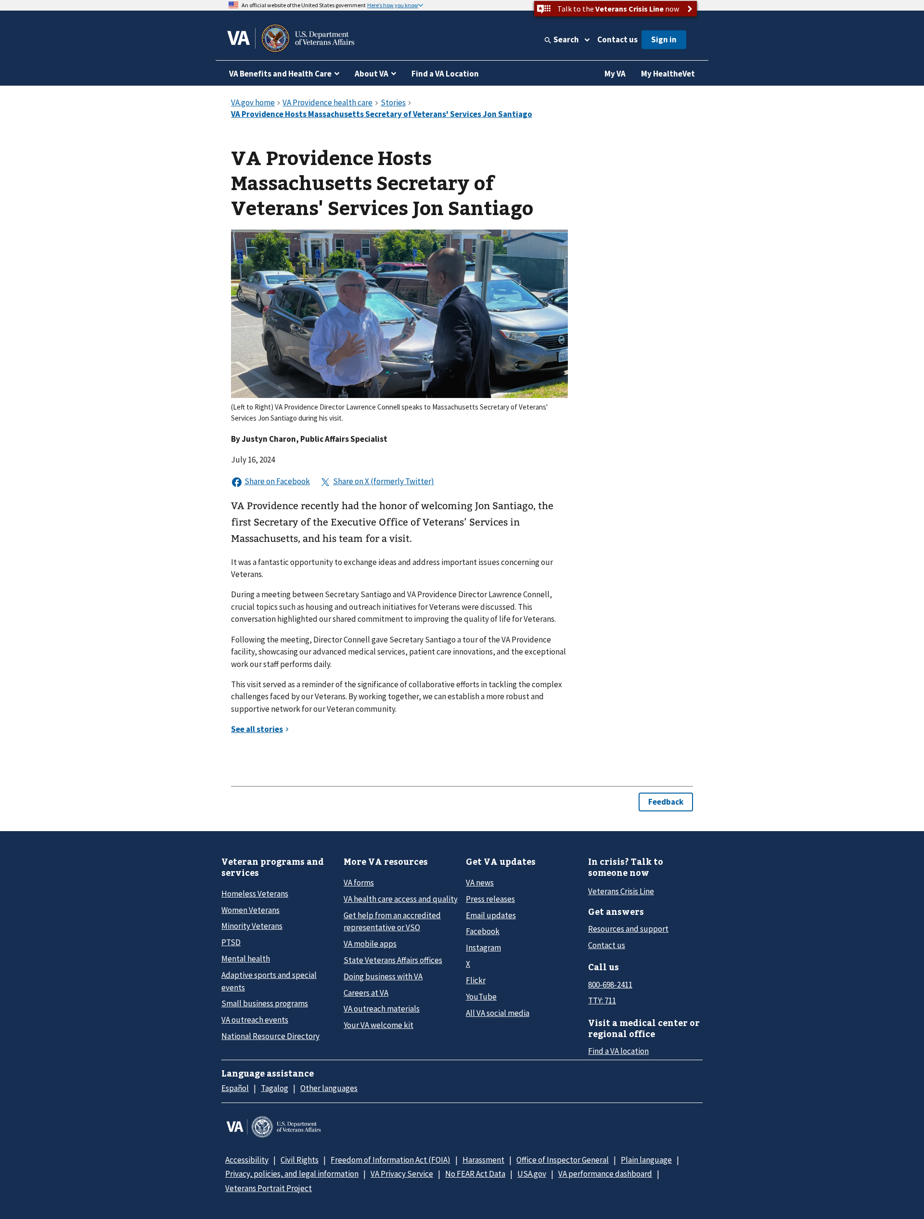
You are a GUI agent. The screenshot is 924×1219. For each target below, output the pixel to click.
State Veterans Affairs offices (393, 960)
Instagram (483, 947)
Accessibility (247, 1160)
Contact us (617, 39)
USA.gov (531, 1173)
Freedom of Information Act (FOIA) (390, 1160)
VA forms (359, 882)
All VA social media (497, 1013)
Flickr (476, 980)
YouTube (481, 996)
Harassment (483, 1160)
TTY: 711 (602, 1000)
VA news (480, 882)
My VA (615, 73)
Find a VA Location (445, 73)
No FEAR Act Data (475, 1173)
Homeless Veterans (254, 893)
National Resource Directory (270, 1036)
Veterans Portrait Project (268, 1188)
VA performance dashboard (605, 1173)
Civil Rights (300, 1160)
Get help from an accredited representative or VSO (392, 921)
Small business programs (264, 1003)
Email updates (491, 915)
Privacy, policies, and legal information (292, 1173)
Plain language (646, 1160)
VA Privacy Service (402, 1173)
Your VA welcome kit (378, 1025)
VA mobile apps (370, 943)
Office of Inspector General (562, 1160)
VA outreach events (254, 1019)
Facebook (483, 931)
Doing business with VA (383, 976)
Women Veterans (250, 910)
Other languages (329, 1088)
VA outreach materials (382, 1008)
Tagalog (274, 1088)
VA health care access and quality (401, 899)
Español (235, 1088)
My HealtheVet (668, 73)
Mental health (245, 958)
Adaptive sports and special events (269, 981)
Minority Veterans (251, 926)
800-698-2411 (610, 984)
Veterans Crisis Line (621, 891)
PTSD (231, 942)
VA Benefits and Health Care (280, 73)
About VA (371, 73)
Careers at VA (366, 993)
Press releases (490, 899)
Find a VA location (618, 1051)
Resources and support (628, 929)
